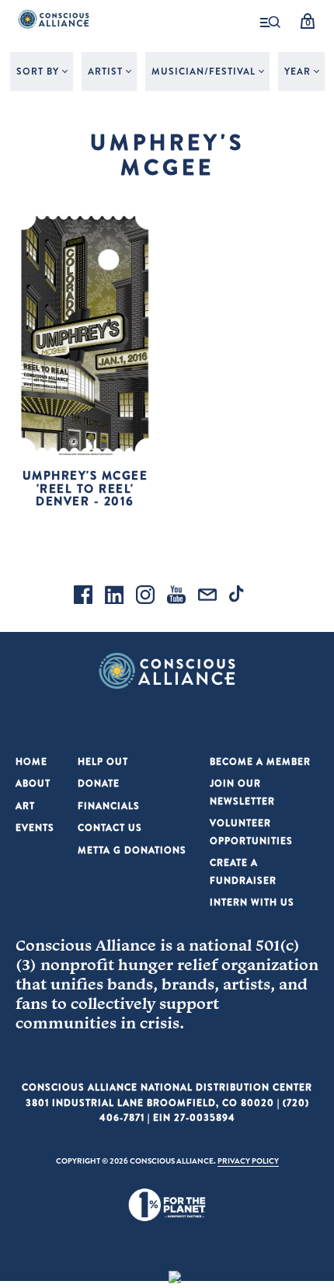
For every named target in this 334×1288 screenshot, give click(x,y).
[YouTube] (176, 597)
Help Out (103, 761)
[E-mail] (207, 597)
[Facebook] (83, 597)
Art (25, 805)
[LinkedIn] (114, 597)
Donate (99, 783)
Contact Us (110, 827)
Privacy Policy (248, 1160)
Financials (109, 805)
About (33, 783)
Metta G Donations (132, 850)
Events (35, 827)
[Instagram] (145, 597)
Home (31, 761)
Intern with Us (252, 902)
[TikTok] (238, 597)
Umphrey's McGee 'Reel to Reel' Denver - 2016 (85, 488)
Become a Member (260, 761)
